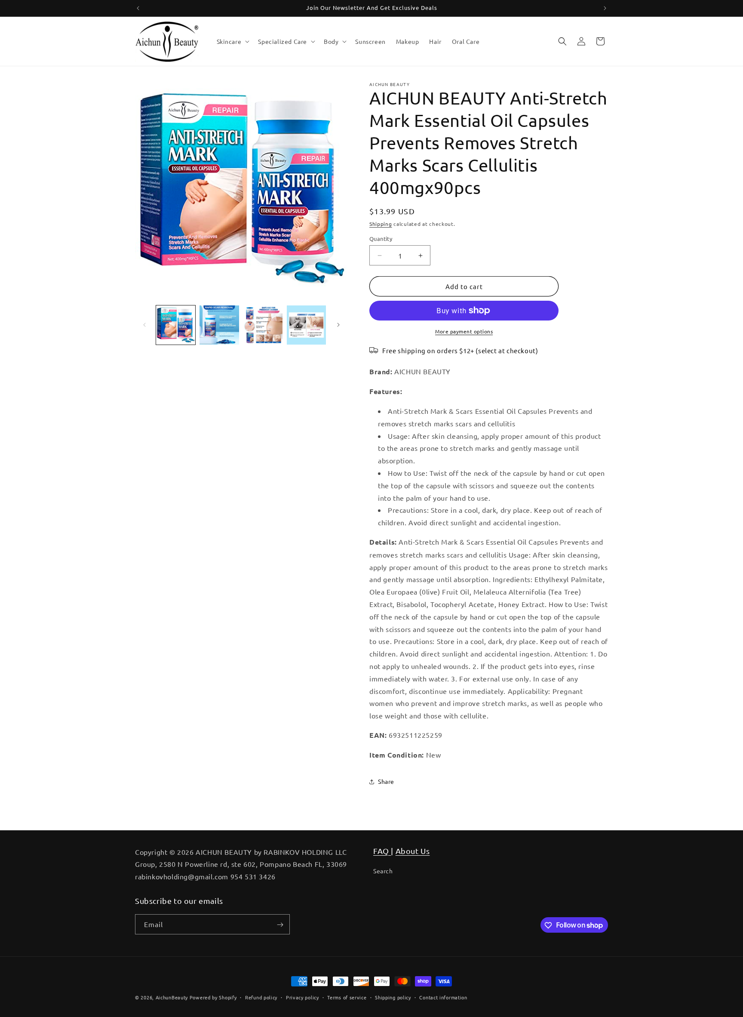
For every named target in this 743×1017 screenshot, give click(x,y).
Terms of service (346, 996)
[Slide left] (144, 324)
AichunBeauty (172, 997)
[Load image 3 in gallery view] (262, 325)
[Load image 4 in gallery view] (306, 325)
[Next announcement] (605, 8)
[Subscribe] (279, 925)
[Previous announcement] (138, 8)
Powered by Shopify (213, 997)
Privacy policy (302, 996)
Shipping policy (393, 996)
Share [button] (386, 781)
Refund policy (261, 996)
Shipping (380, 223)
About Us (413, 850)
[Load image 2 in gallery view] (219, 325)
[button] (232, 41)
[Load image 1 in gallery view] (175, 325)
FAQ (382, 850)
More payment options (464, 331)
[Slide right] (338, 324)
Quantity (380, 238)
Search (383, 871)
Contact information (443, 996)
